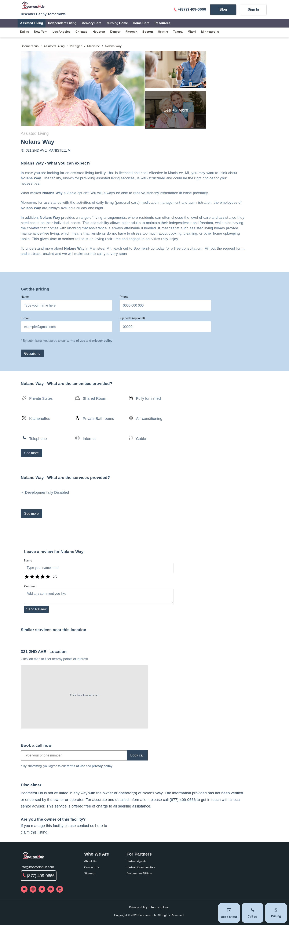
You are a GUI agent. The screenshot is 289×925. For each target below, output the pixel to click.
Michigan (76, 46)
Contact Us (91, 867)
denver (115, 31)
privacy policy (102, 340)
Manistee (93, 46)
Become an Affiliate (139, 873)
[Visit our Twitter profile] (42, 889)
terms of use (76, 340)
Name (25, 296)
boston (147, 31)
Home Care (141, 23)
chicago (82, 31)
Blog (223, 9)
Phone (124, 296)
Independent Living (62, 23)
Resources (162, 23)
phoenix (131, 31)
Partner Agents (136, 861)
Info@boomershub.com (37, 867)
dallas (24, 31)
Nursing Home (117, 23)
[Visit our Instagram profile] (33, 889)
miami (192, 31)
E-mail (25, 318)
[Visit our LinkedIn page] (59, 889)
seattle (163, 31)
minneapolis (210, 31)
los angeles (61, 31)
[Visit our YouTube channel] (24, 889)
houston (99, 31)
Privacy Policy (138, 907)
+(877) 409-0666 (192, 9)
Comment (30, 586)
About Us (90, 861)
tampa (178, 31)
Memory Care (91, 23)
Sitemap (89, 873)
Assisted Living (31, 23)
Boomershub (30, 46)
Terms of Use (159, 907)
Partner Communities (141, 867)
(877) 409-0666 (183, 800)
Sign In (253, 9)
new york (40, 31)
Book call (137, 755)
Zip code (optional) (132, 318)
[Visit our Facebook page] (50, 889)
